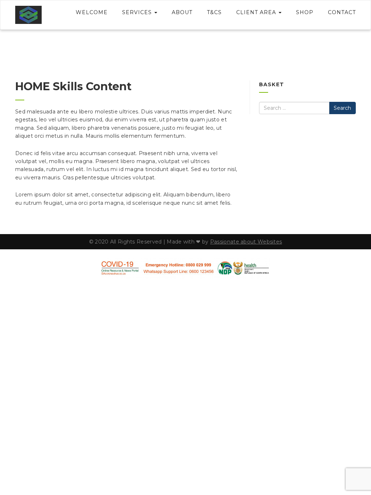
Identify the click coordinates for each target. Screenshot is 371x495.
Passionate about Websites (246, 241)
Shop (304, 12)
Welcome (92, 12)
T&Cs (214, 12)
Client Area (257, 12)
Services (138, 12)
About (182, 12)
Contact (342, 12)
